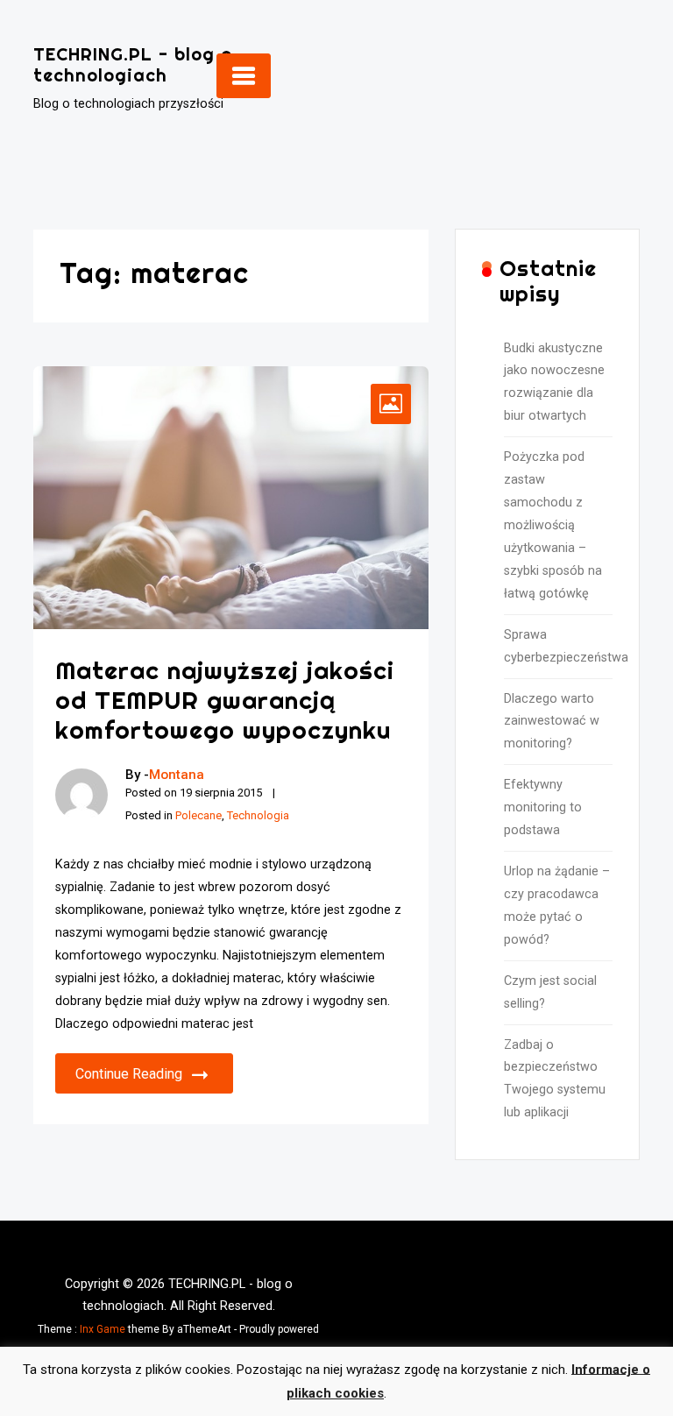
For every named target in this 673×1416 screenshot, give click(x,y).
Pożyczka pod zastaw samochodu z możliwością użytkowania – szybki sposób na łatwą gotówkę (553, 525)
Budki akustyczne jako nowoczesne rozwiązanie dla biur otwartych (554, 382)
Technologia (258, 815)
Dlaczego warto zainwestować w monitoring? (551, 721)
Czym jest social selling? (550, 992)
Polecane (198, 815)
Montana (176, 774)
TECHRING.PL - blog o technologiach (132, 64)
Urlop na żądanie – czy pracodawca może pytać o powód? (557, 905)
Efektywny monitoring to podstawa (543, 807)
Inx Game (102, 1329)
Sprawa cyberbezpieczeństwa (558, 646)
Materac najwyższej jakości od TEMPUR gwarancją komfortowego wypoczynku (224, 699)
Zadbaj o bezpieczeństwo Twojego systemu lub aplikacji (555, 1079)
